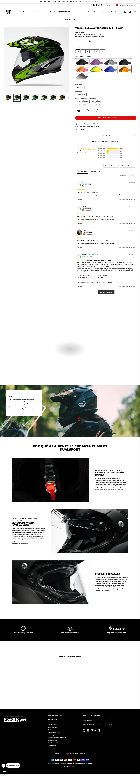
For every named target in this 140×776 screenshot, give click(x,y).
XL (96, 51)
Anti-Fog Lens (81, 84)
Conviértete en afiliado (54, 742)
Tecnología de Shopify (70, 766)
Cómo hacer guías (52, 727)
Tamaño (78, 47)
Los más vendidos (79, 12)
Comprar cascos (41, 12)
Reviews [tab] (80, 171)
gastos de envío (82, 36)
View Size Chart (70, 19)
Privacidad (50, 748)
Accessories (80, 91)
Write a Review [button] (128, 166)
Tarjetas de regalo (52, 719)
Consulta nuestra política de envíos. (89, 126)
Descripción (106, 135)
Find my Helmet (28, 12)
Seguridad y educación (109, 12)
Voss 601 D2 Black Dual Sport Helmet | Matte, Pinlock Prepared (96, 219)
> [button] (106, 292)
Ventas (96, 12)
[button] (105, 35)
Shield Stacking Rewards (85, 98)
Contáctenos (51, 729)
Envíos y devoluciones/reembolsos (57, 737)
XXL (102, 51)
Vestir (89, 12)
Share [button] (80, 199)
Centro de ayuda (52, 724)
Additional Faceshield (84, 56)
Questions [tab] (94, 171)
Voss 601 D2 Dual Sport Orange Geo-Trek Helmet (91, 282)
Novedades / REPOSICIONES (60, 12)
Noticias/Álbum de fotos (54, 732)
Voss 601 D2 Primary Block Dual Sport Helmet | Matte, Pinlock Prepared (98, 195)
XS (78, 51)
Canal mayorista (52, 745)
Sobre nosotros (52, 722)
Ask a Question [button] (111, 166)
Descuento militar (52, 740)
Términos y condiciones (54, 735)
